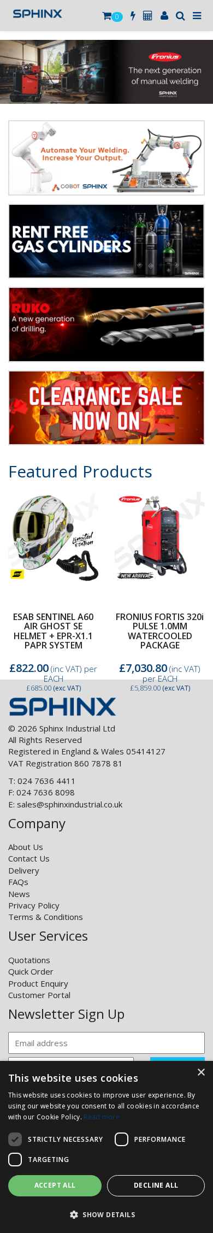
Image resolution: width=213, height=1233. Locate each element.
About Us (25, 846)
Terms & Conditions (45, 916)
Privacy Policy (34, 905)
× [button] (201, 1073)
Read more (102, 1117)
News (19, 893)
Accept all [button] (55, 1185)
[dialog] (106, 1147)
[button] (106, 1214)
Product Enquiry (38, 983)
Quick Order (31, 971)
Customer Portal (39, 994)
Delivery (23, 870)
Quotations (29, 959)
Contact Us (29, 858)
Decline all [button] (156, 1185)
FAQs (18, 881)
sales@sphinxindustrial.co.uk (69, 804)
